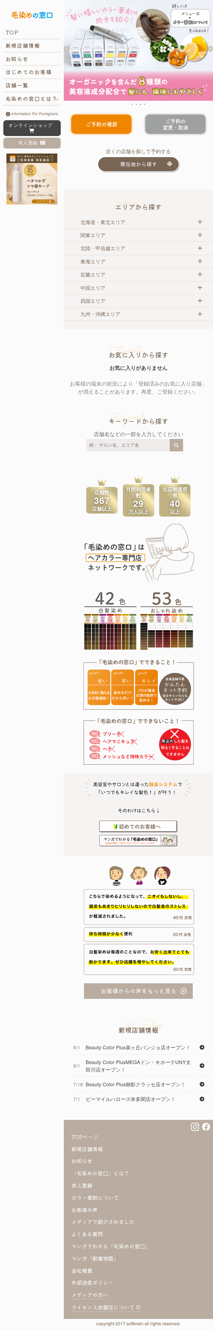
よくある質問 (87, 1234)
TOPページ (84, 1137)
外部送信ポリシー (92, 1282)
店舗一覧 (17, 85)
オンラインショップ (32, 125)
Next (210, 49)
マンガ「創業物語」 (95, 1258)
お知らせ (17, 59)
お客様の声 (84, 1210)
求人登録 (29, 142)
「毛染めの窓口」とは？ (100, 1173)
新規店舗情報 (23, 45)
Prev (66, 49)
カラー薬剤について (95, 1197)
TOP (12, 32)
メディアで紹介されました (103, 1222)
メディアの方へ (89, 1295)
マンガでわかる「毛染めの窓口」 (110, 1246)
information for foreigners (34, 113)
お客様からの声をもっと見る (138, 991)
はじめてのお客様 (29, 72)
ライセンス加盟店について (103, 1307)
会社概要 (81, 1270)
